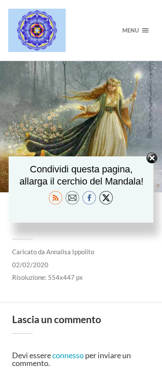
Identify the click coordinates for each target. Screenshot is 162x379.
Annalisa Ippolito (70, 252)
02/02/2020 (30, 265)
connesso (68, 355)
